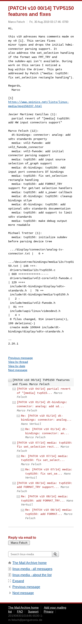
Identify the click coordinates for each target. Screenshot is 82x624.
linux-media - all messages (32, 569)
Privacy (48, 611)
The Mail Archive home (29, 563)
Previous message (20, 358)
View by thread (18, 362)
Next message (17, 370)
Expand (18, 581)
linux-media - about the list (32, 575)
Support (33, 611)
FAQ (20, 611)
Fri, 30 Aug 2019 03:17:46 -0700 (48, 21)
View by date (16, 366)
